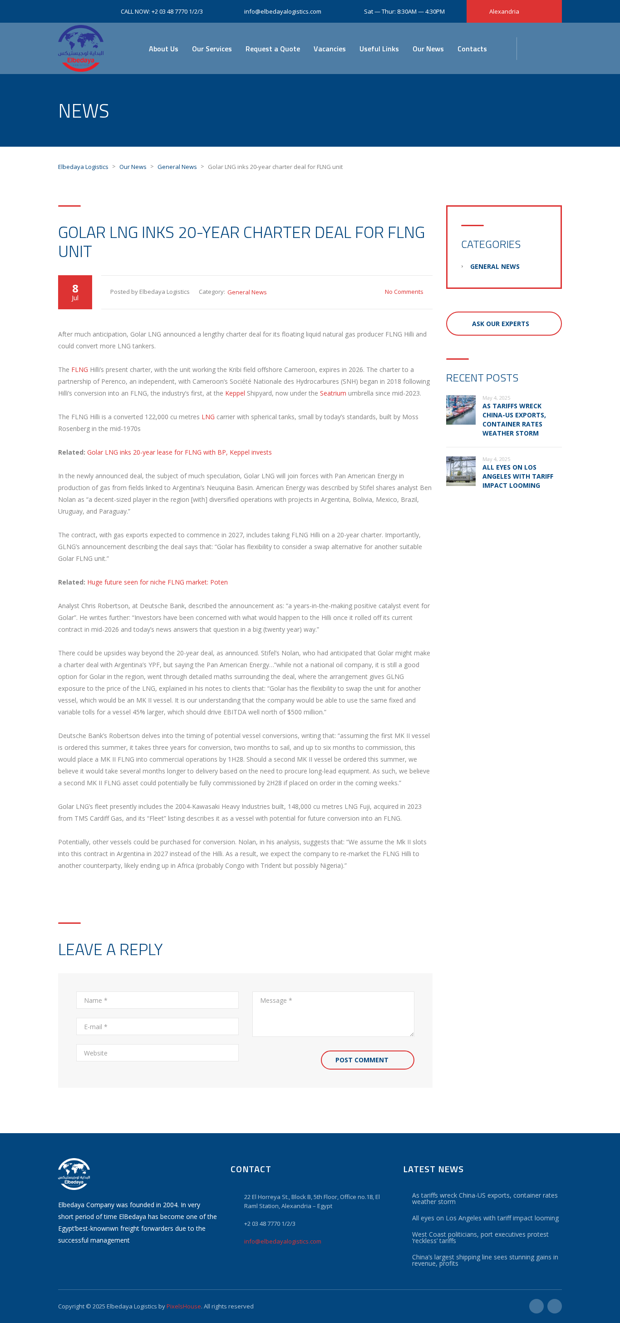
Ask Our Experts (500, 323)
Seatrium (333, 393)
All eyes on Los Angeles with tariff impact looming (517, 476)
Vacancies (330, 48)
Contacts (472, 48)
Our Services (212, 48)
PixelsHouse (184, 1306)
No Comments (404, 291)
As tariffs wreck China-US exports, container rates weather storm (514, 419)
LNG (208, 416)
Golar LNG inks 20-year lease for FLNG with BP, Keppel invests (179, 452)
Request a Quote (273, 48)
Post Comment (362, 1059)
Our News (428, 48)
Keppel (235, 393)
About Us (163, 48)
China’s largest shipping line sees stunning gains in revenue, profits (485, 1260)
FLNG (79, 369)
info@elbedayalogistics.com (282, 1241)
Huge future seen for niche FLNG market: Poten (157, 582)
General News (247, 292)
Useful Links (379, 48)
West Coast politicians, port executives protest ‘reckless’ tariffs (480, 1237)
